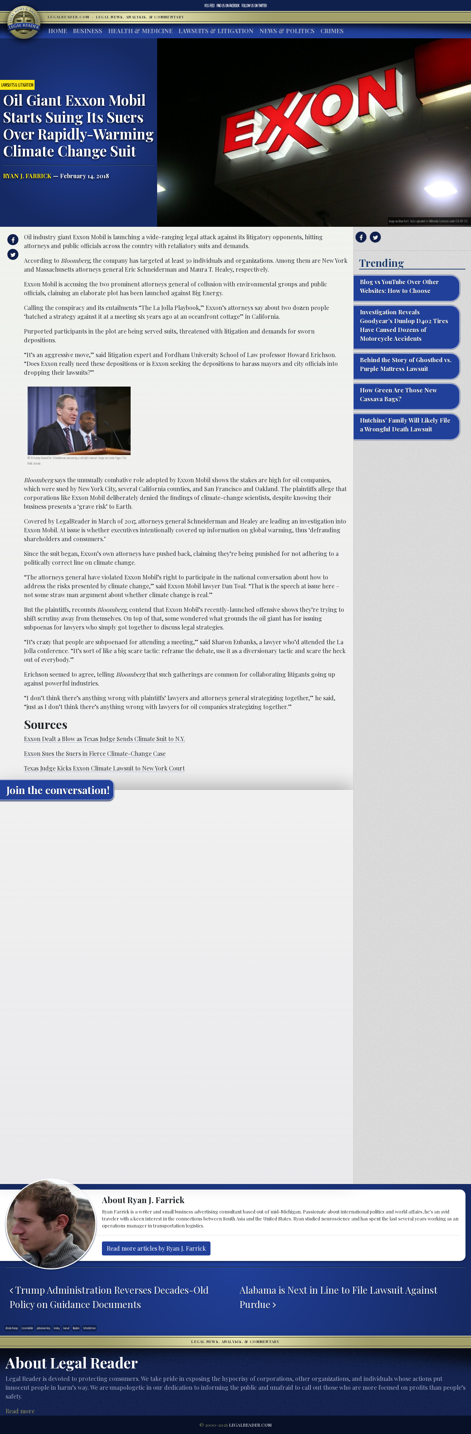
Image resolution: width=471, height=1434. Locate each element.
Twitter (254, 5)
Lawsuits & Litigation (216, 31)
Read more (20, 1411)
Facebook (228, 5)
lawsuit (66, 1328)
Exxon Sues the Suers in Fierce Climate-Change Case (95, 753)
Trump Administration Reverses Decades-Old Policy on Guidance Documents (109, 1296)
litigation (76, 1328)
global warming (43, 1328)
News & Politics (287, 31)
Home (57, 31)
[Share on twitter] (12, 254)
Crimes (332, 31)
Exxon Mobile (27, 1328)
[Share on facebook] (12, 239)
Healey (57, 1328)
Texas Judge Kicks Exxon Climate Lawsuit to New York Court (104, 768)
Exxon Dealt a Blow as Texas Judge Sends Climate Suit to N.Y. (104, 739)
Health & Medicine (140, 31)
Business (87, 31)
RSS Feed (210, 5)
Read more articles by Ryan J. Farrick (156, 1248)
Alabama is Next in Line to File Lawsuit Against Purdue (339, 1296)
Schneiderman (89, 1328)
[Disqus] (177, 898)
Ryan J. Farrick (27, 176)
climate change (12, 1328)
